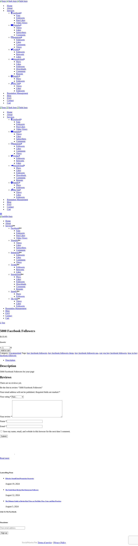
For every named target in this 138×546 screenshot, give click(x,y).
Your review (6, 416)
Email (3, 426)
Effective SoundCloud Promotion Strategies (19, 478)
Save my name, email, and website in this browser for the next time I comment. (36, 431)
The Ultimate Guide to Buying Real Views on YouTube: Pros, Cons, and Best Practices (33, 501)
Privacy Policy (60, 542)
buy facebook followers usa (86, 353)
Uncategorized (15, 353)
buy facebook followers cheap (61, 353)
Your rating (5, 397)
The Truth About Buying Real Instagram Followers (21, 490)
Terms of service (45, 542)
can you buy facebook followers (113, 353)
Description (10, 360)
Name (3, 421)
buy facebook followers (37, 353)
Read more (4, 458)
